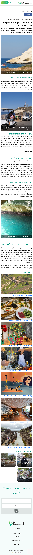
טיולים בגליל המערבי (13, 19)
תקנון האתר (16, 531)
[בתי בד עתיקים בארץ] (8, 460)
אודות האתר (16, 528)
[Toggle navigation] (30, 3)
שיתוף (27, 15)
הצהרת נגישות (17, 533)
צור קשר (16, 536)
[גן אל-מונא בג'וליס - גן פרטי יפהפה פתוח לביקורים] (24, 475)
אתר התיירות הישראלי (26, 19)
